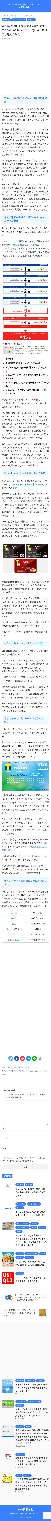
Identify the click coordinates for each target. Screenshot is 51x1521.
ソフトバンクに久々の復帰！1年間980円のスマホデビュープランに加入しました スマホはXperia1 (31, 1412)
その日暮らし (25, 6)
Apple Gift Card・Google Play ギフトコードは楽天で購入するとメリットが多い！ (31, 1387)
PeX (14, 923)
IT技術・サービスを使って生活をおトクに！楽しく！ (26, 1513)
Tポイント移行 (24, 1071)
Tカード (7, 1071)
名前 (4, 1128)
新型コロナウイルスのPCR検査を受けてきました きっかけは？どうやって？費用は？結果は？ (31, 1461)
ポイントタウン (14, 940)
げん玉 (14, 918)
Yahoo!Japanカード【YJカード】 (28, 245)
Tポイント (14, 1071)
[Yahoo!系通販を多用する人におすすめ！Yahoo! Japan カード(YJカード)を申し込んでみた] (28, 1058)
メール (5, 1138)
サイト (5, 1148)
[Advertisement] (25, 66)
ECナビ (14, 913)
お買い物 (7, 1067)
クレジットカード (17, 1067)
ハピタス (14, 934)
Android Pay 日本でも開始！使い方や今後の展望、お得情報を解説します (30, 1192)
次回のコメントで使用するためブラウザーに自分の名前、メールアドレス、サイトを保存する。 (24, 1159)
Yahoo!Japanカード (37, 1071)
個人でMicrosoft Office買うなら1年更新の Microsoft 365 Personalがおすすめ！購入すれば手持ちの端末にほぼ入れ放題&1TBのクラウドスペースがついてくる (32, 1436)
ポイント (27, 1067)
